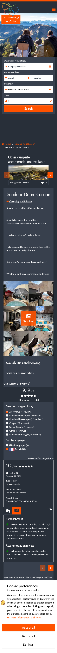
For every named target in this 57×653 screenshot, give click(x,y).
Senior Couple (21, 426)
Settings (28, 644)
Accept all (28, 627)
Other (17, 430)
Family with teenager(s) (26, 419)
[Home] (10, 8)
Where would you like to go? (15, 60)
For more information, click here (24, 617)
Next (50, 175)
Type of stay (8, 83)
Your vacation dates (11, 72)
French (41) (20, 449)
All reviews (20, 411)
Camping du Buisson (20, 201)
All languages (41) (20, 445)
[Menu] (53, 9)
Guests (6, 95)
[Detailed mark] (16, 511)
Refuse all (28, 636)
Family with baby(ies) (25, 434)
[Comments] (8, 511)
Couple (19, 423)
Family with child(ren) (25, 415)
